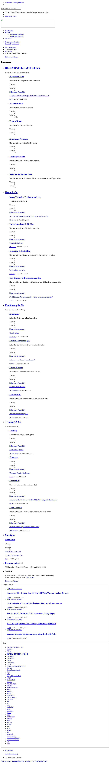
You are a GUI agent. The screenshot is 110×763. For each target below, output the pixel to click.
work (8, 743)
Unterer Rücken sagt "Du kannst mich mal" (24, 527)
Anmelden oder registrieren (14, 3)
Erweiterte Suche (11, 16)
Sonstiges (10, 535)
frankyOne (10, 707)
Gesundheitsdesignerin (13, 670)
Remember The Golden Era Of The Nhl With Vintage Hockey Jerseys (33, 500)
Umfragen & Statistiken (19, 251)
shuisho (11, 99)
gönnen (9, 713)
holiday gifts (11, 717)
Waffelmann (10, 695)
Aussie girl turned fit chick (15, 647)
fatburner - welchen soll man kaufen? (22, 360)
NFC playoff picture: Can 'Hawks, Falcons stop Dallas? (31, 623)
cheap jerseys (12, 697)
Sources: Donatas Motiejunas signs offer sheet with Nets (31, 634)
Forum (7, 32)
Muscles (9, 682)
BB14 (9, 651)
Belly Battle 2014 (17, 653)
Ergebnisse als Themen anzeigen (38, 12)
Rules (9, 689)
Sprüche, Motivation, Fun (14, 555)
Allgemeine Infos (16, 76)
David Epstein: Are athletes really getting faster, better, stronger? (31, 297)
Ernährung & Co (14, 305)
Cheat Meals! (15, 394)
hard (8, 715)
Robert (11, 300)
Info (8, 674)
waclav (11, 363)
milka (8, 728)
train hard (10, 734)
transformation (11, 736)
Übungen (13, 457)
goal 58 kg (10, 711)
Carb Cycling (14, 333)
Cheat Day (10, 656)
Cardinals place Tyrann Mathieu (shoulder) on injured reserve (34, 603)
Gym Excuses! (15, 508)
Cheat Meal (11, 658)
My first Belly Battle (16, 243)
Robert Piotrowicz (12, 687)
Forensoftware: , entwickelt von (24, 761)
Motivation (10, 540)
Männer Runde (16, 103)
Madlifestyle (13, 530)
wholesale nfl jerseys (13, 738)
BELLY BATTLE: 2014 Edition (22, 67)
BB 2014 (9, 649)
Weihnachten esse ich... (17, 270)
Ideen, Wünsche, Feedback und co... (25, 197)
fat (7, 703)
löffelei (9, 724)
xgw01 (11, 503)
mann (8, 726)
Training (13, 430)
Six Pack (9, 691)
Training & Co (13, 422)
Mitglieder (8, 38)
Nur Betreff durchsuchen (16, 12)
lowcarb (9, 722)
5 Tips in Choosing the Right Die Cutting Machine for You (29, 96)
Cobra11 (12, 274)
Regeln (9, 685)
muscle (9, 730)
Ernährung (14, 314)
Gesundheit (14, 481)
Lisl (6, 559)
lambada (9, 718)
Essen (9, 664)
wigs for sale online (13, 740)
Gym (8, 672)
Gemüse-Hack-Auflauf (17, 387)
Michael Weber (13, 453)
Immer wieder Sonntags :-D (18, 414)
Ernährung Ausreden (18, 139)
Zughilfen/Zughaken (16, 450)
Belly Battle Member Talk (20, 174)
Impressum (9, 750)
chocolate (10, 699)
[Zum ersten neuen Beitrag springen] (17, 92)
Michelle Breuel (14, 390)
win (8, 742)
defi (8, 701)
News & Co (11, 192)
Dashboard (9, 30)
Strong (9, 693)
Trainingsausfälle (17, 156)
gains (8, 709)
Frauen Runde (15, 121)
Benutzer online (12, 563)
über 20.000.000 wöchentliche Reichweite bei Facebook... (29, 216)
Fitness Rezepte (16, 368)
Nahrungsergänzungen (19, 341)
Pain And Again (11, 684)
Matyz (9, 678)
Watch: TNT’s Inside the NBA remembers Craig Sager (31, 613)
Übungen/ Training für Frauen (19, 473)
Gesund (9, 668)
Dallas (9, 660)
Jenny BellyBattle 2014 (14, 676)
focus (8, 705)
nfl (8, 732)
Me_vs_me (12, 220)
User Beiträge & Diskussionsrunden (25, 278)
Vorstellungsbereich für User (21, 224)
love (8, 720)
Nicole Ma (12, 337)
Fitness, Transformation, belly (16, 666)
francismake (30, 577)
